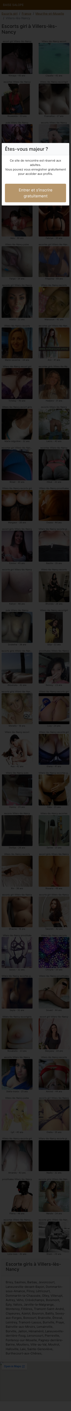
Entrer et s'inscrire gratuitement (35, 193)
